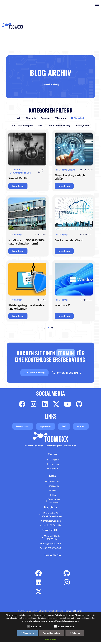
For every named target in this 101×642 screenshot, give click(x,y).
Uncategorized (82, 125)
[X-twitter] (56, 404)
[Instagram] (33, 404)
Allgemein (31, 118)
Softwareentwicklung (59, 125)
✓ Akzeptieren (27, 633)
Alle (19, 118)
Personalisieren (50, 639)
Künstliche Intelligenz (22, 125)
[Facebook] (22, 404)
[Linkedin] (45, 404)
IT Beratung (61, 118)
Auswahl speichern (51, 633)
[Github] (79, 404)
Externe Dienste (66, 627)
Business (45, 118)
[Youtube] (67, 404)
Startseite (47, 84)
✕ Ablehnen (74, 633)
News (41, 125)
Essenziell (36, 627)
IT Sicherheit (77, 118)
